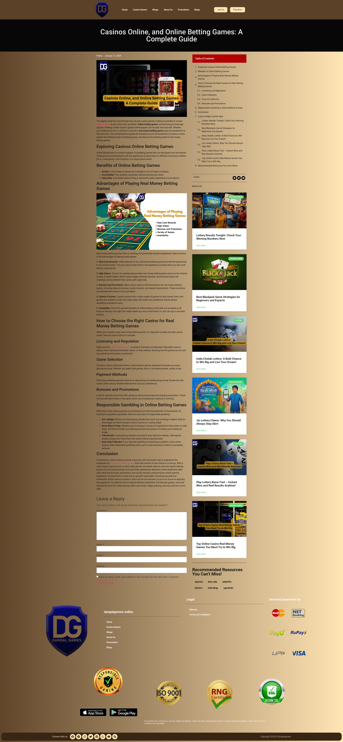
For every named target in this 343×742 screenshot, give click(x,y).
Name (100, 545)
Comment (102, 510)
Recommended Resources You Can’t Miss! (217, 165)
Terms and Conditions (199, 614)
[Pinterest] (96, 736)
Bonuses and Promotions (214, 103)
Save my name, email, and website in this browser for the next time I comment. (139, 577)
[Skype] (115, 736)
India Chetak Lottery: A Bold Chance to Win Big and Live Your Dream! (222, 137)
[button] (243, 58)
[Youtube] (108, 736)
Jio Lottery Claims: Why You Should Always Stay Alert (222, 145)
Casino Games (140, 9)
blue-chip (212, 582)
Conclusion (203, 112)
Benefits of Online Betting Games (213, 71)
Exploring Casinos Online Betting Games (217, 67)
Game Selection (209, 95)
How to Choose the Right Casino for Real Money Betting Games (220, 85)
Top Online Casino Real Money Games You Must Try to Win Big (222, 160)
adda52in (226, 582)
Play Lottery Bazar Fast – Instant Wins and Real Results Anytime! (222, 152)
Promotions (183, 9)
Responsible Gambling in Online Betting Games (220, 108)
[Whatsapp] (102, 736)
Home (125, 9)
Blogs (197, 9)
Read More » (201, 246)
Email (100, 555)
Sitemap (193, 609)
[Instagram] (84, 736)
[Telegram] (78, 736)
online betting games (120, 347)
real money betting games (122, 463)
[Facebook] (72, 736)
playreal (199, 582)
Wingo (155, 9)
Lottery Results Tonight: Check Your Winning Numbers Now (223, 122)
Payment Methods (211, 99)
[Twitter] (90, 736)
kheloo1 (199, 588)
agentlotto (228, 588)
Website (100, 566)
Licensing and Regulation (214, 90)
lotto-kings (213, 588)
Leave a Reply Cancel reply (210, 116)
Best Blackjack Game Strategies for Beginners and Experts (218, 130)
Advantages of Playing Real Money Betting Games (218, 77)
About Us (168, 9)
